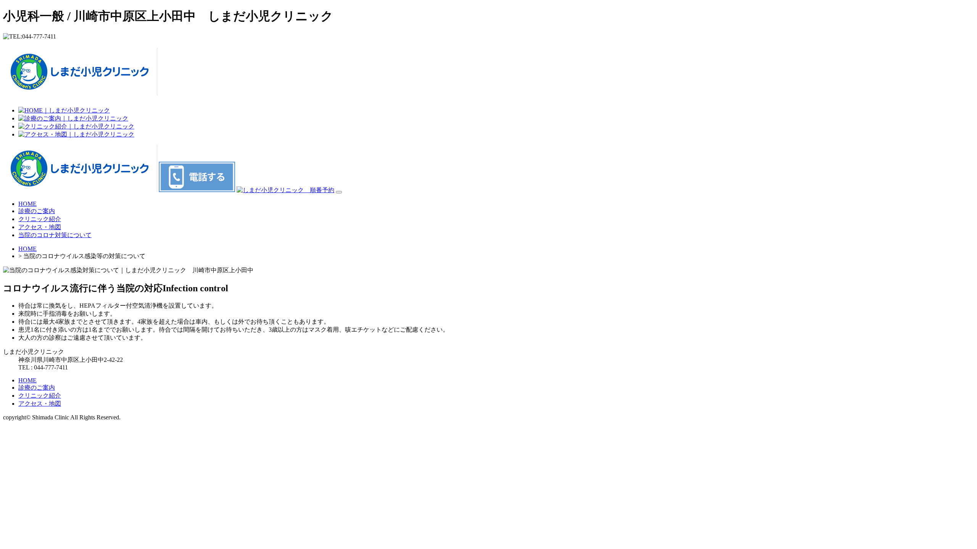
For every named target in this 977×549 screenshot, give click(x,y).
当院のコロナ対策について (55, 235)
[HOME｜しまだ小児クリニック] (64, 110)
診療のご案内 (36, 211)
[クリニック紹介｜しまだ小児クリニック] (76, 126)
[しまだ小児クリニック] (80, 91)
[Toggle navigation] (339, 192)
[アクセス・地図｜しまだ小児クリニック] (76, 134)
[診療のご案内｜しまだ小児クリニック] (73, 118)
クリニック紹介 (39, 219)
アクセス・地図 (39, 227)
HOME (27, 204)
